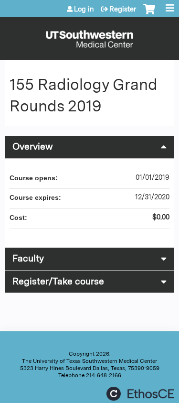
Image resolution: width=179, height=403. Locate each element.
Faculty (28, 258)
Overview (32, 146)
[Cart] (149, 14)
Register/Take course (58, 281)
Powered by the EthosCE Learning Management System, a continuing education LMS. (140, 394)
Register (122, 9)
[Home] (89, 36)
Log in (84, 9)
